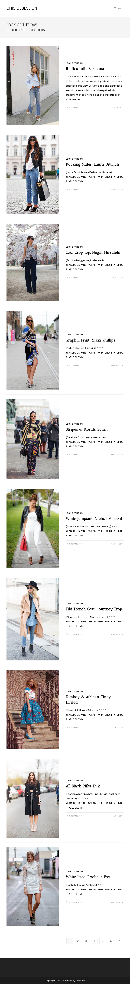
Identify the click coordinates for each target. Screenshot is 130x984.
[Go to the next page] (119, 941)
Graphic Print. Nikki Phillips (90, 340)
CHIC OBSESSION (21, 8)
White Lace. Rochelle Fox (88, 877)
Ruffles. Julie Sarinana (85, 68)
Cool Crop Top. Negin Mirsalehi (93, 252)
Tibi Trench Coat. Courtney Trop (94, 609)
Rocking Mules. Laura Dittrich (92, 164)
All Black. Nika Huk (83, 786)
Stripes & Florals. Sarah (87, 429)
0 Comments (75, 108)
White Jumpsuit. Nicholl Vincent (94, 518)
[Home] (7, 30)
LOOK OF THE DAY (74, 63)
